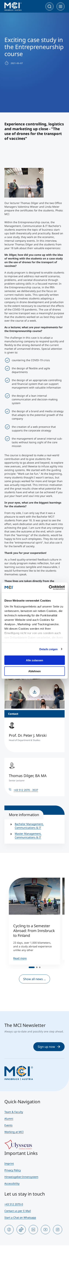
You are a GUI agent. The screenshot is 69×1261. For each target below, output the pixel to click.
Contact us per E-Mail (17, 1211)
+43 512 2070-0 (13, 1204)
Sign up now (46, 1047)
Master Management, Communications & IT (28, 835)
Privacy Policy (12, 1170)
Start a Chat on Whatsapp (20, 1217)
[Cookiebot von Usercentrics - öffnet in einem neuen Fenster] (49, 587)
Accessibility (12, 1183)
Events (8, 1125)
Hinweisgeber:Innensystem (21, 1177)
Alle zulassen (34, 660)
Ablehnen (34, 671)
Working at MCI (14, 1132)
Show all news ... (34, 979)
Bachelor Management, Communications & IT (29, 825)
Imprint (9, 1163)
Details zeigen (48, 649)
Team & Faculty (13, 1112)
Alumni (8, 1118)
